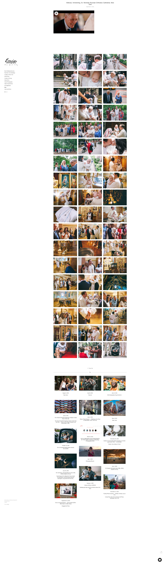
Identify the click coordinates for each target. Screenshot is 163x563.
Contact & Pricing (8, 78)
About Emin (6, 80)
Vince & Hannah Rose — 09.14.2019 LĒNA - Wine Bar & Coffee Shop (65, 503)
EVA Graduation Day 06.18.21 (114, 395)
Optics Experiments (8, 83)
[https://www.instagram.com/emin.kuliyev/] (6, 92)
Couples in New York (8, 74)
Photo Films (6, 76)
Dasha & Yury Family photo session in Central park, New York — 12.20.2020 (114, 441)
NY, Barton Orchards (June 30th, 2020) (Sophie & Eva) (114, 469)
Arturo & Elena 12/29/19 (90, 485)
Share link (91, 368)
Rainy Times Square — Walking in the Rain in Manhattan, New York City (90, 420)
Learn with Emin (7, 89)
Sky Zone (65, 395)
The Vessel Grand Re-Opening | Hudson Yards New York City (66, 418)
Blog (5, 87)
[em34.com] (11, 62)
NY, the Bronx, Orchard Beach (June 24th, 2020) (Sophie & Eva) (66, 473)
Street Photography (8, 81)
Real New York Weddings (9, 72)
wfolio (8, 504)
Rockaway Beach (90, 461)
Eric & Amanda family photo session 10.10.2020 (65, 448)
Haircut (90, 395)
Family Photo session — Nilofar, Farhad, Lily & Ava (114, 494)
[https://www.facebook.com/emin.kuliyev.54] (5, 92)
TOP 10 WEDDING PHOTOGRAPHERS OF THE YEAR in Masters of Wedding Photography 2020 (90, 440)
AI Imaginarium (7, 85)
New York (114, 420)
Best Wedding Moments (9, 71)
